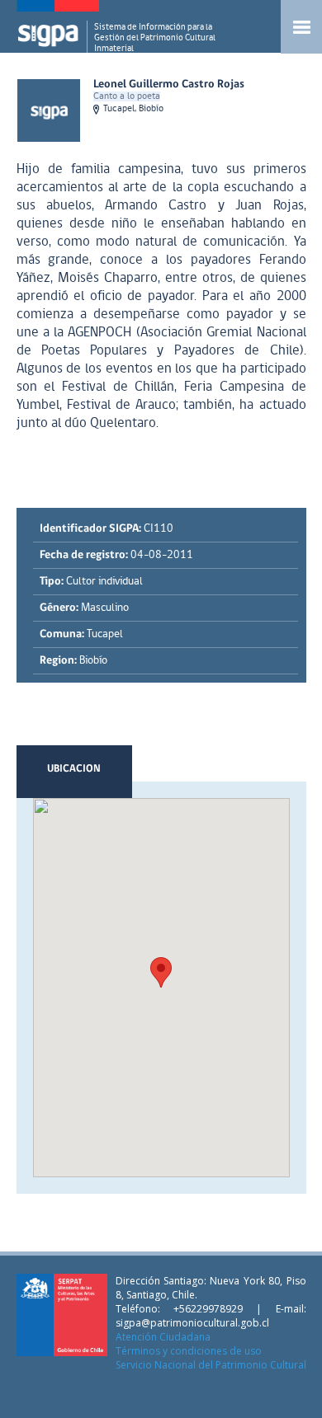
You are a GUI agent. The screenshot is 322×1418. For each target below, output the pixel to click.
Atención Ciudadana (163, 1337)
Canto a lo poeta (126, 96)
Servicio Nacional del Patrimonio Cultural (211, 1365)
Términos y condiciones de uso (189, 1351)
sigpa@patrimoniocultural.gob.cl (192, 1323)
